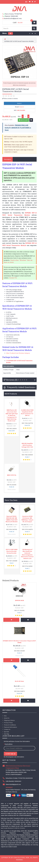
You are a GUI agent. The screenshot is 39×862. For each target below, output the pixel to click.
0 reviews (15, 98)
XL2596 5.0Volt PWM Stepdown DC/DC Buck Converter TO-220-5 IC (27, 412)
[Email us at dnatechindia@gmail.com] (3, 18)
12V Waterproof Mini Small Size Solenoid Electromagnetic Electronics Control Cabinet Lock (27, 554)
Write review (12, 489)
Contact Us (13, 278)
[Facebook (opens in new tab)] (29, 33)
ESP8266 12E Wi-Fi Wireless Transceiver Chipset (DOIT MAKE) (19, 641)
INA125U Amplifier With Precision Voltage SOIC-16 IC (27, 445)
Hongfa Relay (16, 831)
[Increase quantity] (28, 116)
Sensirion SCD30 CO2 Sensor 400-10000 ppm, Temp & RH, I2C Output (27, 518)
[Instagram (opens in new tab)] (35, 33)
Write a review (8, 98)
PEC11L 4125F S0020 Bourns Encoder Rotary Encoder (11, 551)
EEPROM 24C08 (19, 600)
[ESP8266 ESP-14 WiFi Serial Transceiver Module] (19, 62)
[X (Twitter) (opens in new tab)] (32, 33)
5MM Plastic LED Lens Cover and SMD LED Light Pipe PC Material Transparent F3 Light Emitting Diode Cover (12, 415)
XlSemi (8, 835)
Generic (21, 107)
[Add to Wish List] (31, 120)
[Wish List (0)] (29, 2)
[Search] (34, 28)
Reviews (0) (11, 379)
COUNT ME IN (10, 754)
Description (7, 159)
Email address (8, 744)
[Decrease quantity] (23, 116)
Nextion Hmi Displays (18, 835)
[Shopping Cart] (32, 2)
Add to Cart (24, 120)
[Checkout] (35, 2)
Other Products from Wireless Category (18, 353)
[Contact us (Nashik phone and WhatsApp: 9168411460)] (3, 16)
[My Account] (27, 2)
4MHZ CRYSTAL (11, 475)
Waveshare (26, 833)
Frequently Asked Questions (20, 387)
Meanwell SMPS (33, 831)
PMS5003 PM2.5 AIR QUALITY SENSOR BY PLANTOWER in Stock (18, 127)
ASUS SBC (24, 831)
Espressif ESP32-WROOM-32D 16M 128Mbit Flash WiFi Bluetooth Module (12, 518)
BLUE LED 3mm (19, 681)
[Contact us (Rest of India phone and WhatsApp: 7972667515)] (3, 14)
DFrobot (3, 833)
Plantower (12, 833)
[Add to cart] (11, 620)
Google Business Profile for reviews (14, 828)
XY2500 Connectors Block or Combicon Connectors (17, 837)
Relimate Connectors (31, 835)
